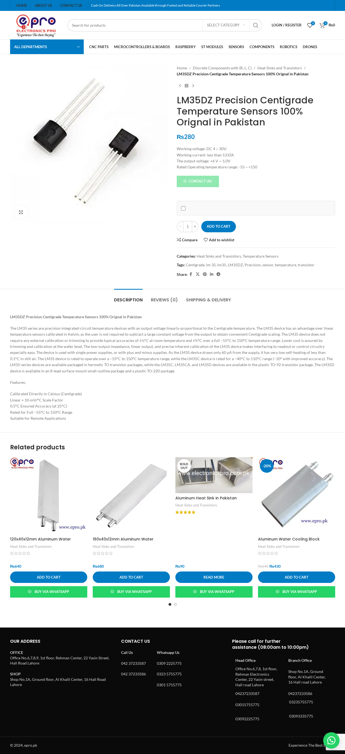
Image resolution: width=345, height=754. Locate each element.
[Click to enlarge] (21, 212)
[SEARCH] (256, 25)
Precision (253, 264)
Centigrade (195, 264)
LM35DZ (235, 264)
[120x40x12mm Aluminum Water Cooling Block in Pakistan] (48, 495)
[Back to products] (186, 86)
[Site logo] (36, 24)
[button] (198, 180)
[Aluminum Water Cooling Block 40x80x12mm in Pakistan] (296, 495)
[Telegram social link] (218, 274)
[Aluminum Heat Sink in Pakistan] (214, 475)
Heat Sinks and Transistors (279, 68)
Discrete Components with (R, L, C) (222, 68)
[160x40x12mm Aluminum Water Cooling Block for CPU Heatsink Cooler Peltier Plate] (131, 495)
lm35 (221, 264)
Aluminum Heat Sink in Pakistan (206, 498)
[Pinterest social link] (204, 274)
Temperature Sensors (260, 256)
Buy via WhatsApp (52, 591)
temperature (285, 264)
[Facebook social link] (191, 274)
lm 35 (211, 264)
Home (182, 68)
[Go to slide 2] (175, 604)
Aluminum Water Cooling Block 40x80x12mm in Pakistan (289, 541)
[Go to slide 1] (170, 604)
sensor (267, 264)
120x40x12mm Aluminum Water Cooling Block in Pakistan (40, 541)
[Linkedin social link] (211, 274)
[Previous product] (180, 86)
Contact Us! (200, 181)
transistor (306, 264)
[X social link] (197, 274)
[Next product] (193, 86)
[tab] (128, 297)
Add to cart (218, 226)
